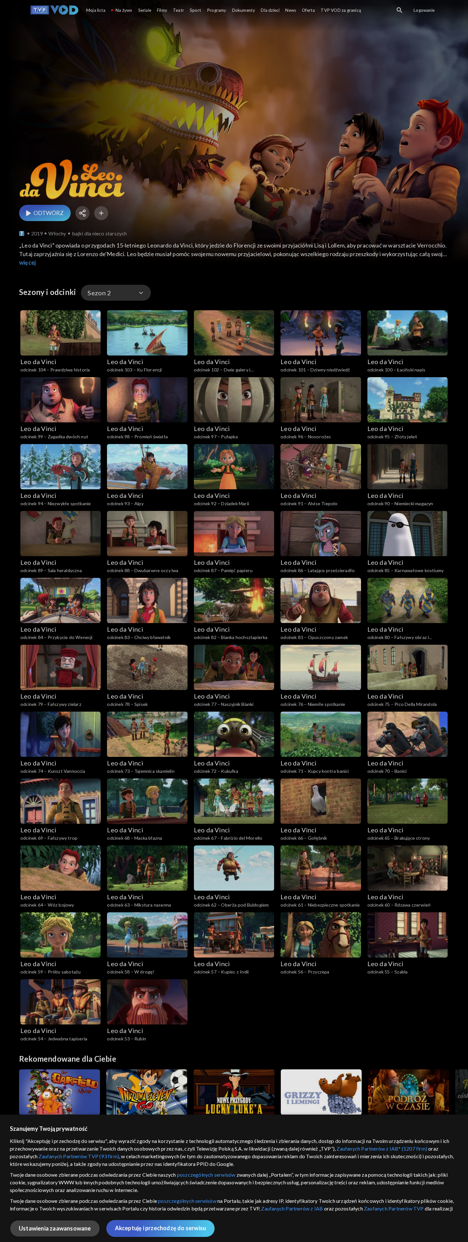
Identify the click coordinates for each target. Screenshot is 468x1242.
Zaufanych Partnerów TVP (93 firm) (79, 1156)
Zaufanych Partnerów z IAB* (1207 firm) (382, 1148)
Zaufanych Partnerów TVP (394, 1208)
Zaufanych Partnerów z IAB (292, 1208)
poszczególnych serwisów (206, 1175)
